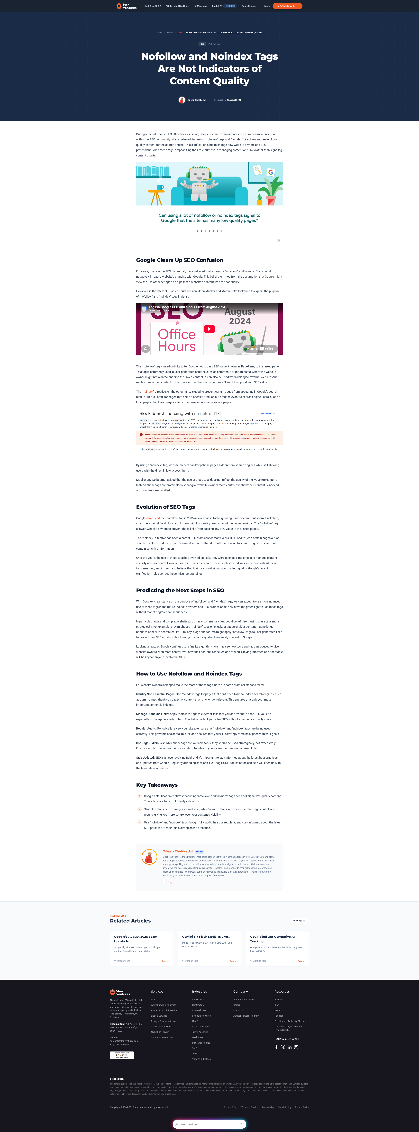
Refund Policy (302, 1107)
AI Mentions (200, 6)
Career (236, 1005)
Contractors (198, 1005)
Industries (199, 991)
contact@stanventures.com (124, 1041)
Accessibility (268, 1107)
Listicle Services (159, 1015)
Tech (194, 1053)
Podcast (278, 1015)
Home (160, 33)
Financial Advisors (201, 1015)
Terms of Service (249, 1107)
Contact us (239, 1010)
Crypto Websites (200, 1026)
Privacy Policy (231, 1107)
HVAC (195, 1021)
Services (157, 991)
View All (297, 920)
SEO (180, 33)
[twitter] (283, 1047)
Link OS (155, 999)
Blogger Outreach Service (164, 1021)
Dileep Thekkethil (197, 100)
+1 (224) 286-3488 (119, 1044)
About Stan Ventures (244, 999)
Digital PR (223, 6)
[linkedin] (289, 1047)
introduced (153, 518)
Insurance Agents (201, 1042)
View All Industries (201, 1059)
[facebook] (276, 1047)
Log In (267, 6)
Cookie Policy (284, 1107)
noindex (148, 391)
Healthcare (197, 1037)
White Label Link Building (163, 1005)
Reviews (278, 999)
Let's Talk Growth (286, 6)
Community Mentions (162, 1037)
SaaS (194, 1048)
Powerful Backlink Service (164, 1010)
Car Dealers (198, 999)
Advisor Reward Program (246, 1015)
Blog (276, 1005)
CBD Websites (199, 1010)
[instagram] (296, 1047)
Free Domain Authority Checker (290, 1021)
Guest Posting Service (162, 1026)
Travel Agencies (200, 1032)
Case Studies (248, 6)
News (170, 33)
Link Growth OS (153, 6)
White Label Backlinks (177, 6)
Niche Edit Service (160, 1032)
